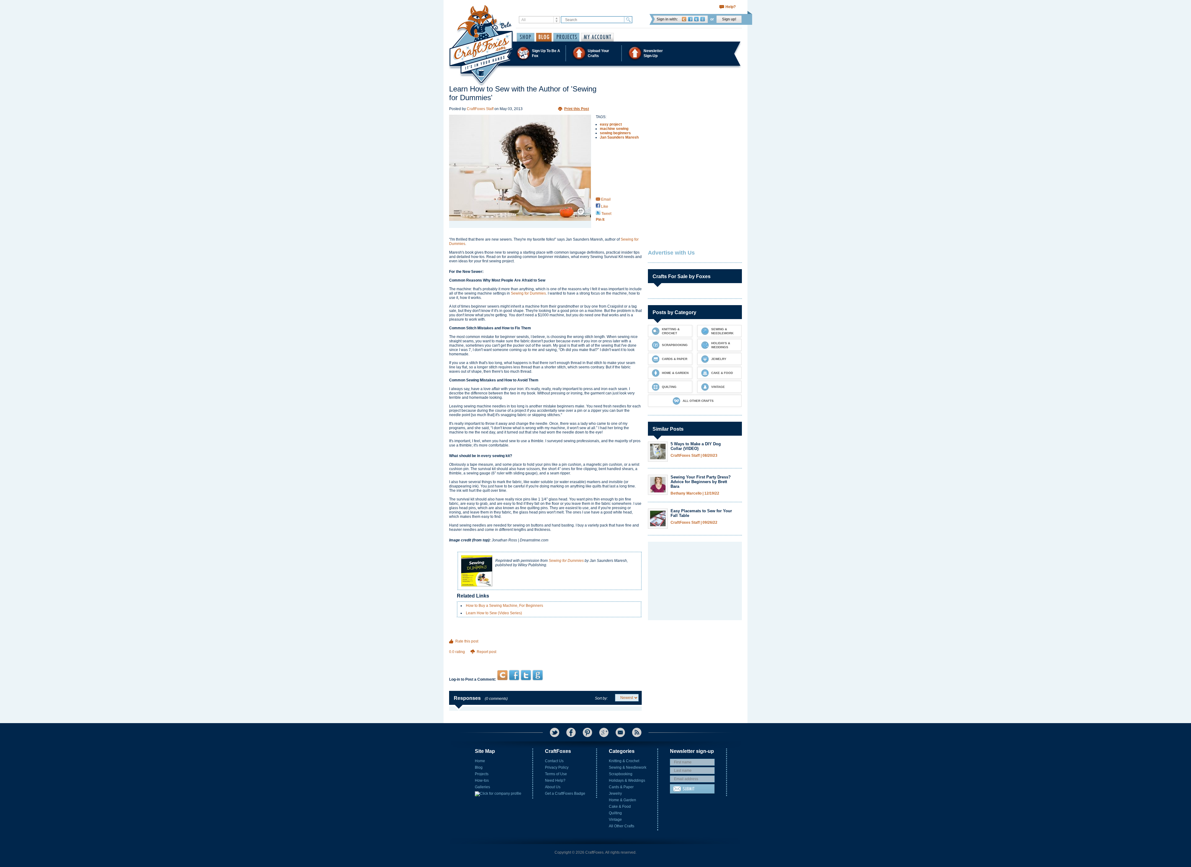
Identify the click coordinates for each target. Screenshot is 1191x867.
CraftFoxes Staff (480, 109)
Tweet (605, 213)
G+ (604, 732)
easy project (611, 124)
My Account (597, 37)
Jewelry (615, 793)
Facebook (690, 19)
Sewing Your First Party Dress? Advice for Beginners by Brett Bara (701, 482)
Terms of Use (556, 774)
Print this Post (576, 109)
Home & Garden (622, 800)
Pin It (600, 219)
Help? (730, 7)
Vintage (615, 819)
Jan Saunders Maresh (619, 137)
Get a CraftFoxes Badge (565, 793)
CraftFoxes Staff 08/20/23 (694, 456)
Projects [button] (566, 37)
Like (604, 206)
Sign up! (729, 19)
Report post (486, 652)
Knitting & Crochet (624, 761)
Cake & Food (620, 806)
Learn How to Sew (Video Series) (494, 613)
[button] (595, 53)
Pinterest (587, 732)
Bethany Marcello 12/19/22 (695, 493)
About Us (552, 787)
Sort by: (601, 698)
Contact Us (554, 761)
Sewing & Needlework (627, 767)
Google (702, 19)
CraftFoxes (684, 19)
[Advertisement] (545, 658)
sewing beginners (615, 133)
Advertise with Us (671, 253)
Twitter (696, 19)
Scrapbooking (620, 774)
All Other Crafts (621, 826)
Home (480, 761)
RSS (636, 732)
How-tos (482, 780)
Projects (481, 774)
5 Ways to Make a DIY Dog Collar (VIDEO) (696, 446)
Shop (525, 37)
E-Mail (620, 732)
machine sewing (614, 129)
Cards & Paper (621, 787)
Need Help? (555, 780)
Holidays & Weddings (627, 780)
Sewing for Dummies (528, 293)
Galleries (482, 787)
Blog (479, 767)
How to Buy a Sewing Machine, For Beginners (504, 605)
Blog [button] (544, 37)
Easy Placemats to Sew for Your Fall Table (701, 513)
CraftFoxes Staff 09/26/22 (694, 523)
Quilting (615, 813)
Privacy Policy (557, 767)
